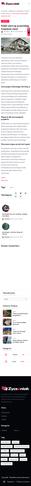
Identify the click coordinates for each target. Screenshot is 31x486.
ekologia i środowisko (21, 446)
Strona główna (5, 412)
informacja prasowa (17, 451)
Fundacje (4, 451)
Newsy (14, 311)
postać (4, 459)
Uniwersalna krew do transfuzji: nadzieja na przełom (14, 215)
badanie (15, 442)
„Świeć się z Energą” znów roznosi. (19, 332)
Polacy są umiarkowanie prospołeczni (20, 314)
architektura (5, 442)
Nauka (11, 187)
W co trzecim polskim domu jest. (19, 323)
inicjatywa (5, 455)
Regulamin (10, 482)
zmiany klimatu (6, 463)
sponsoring (13, 459)
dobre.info (4, 180)
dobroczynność (6, 446)
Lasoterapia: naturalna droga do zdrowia (12, 233)
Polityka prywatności (23, 482)
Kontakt (3, 419)
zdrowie (23, 459)
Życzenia (4, 416)
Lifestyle (14, 455)
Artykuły (4, 430)
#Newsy (5, 21)
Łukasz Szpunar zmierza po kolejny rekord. (20, 341)
